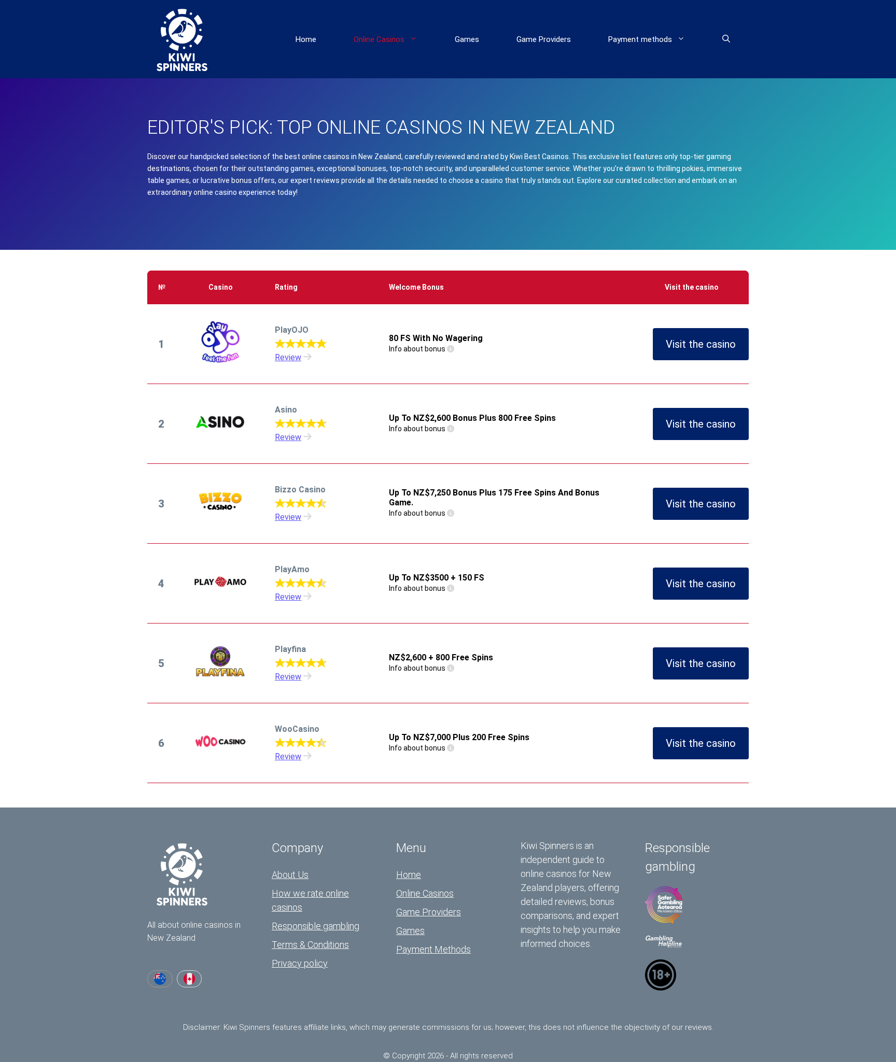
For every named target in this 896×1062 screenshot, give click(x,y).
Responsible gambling (315, 926)
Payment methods (640, 39)
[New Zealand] (160, 978)
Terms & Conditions (310, 944)
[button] (726, 39)
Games (467, 39)
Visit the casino (701, 344)
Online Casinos (379, 39)
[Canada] (189, 978)
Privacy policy (300, 963)
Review (288, 357)
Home (306, 39)
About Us (290, 874)
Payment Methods (433, 949)
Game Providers (543, 39)
